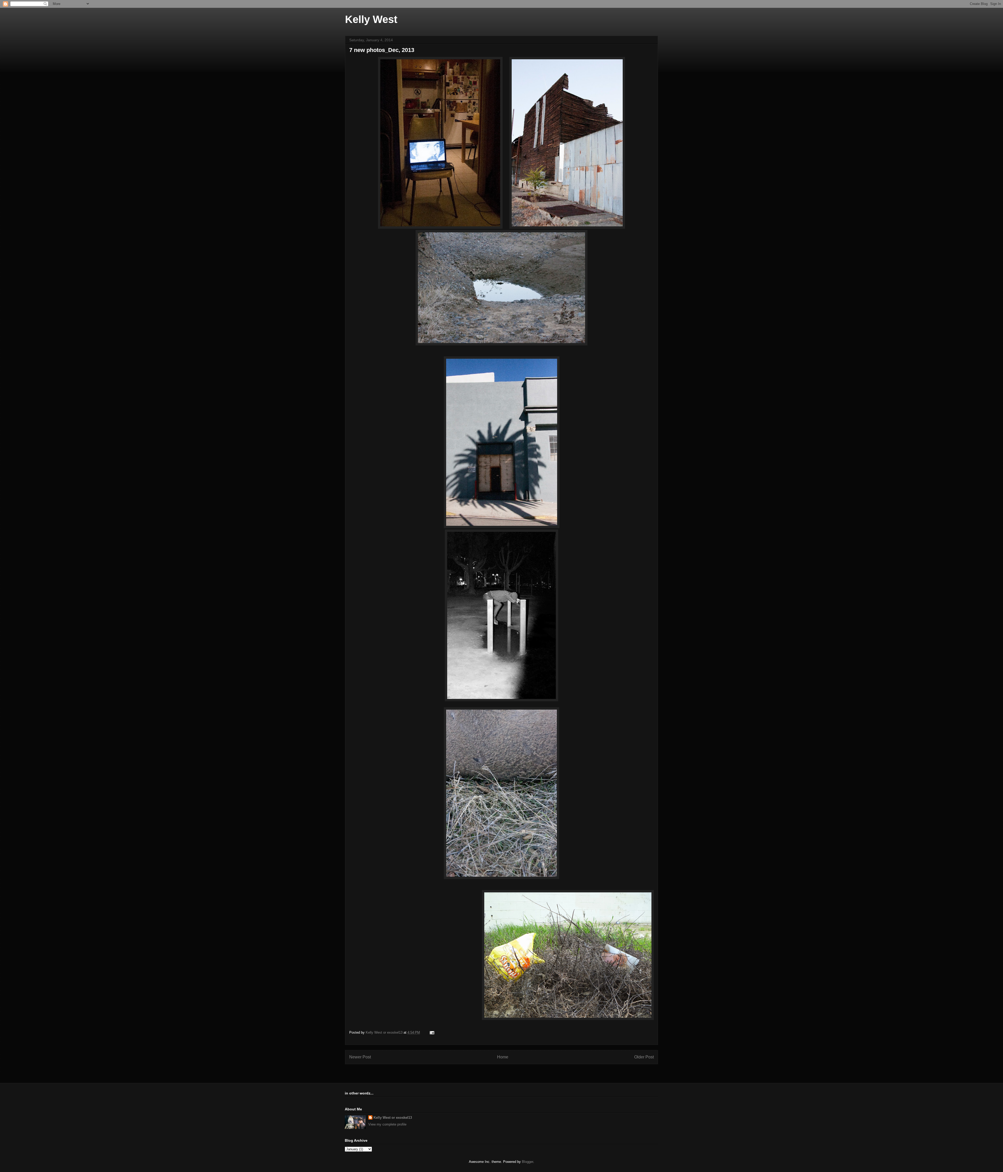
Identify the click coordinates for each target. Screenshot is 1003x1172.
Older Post (644, 1057)
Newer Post (360, 1057)
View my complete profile (387, 1124)
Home (502, 1057)
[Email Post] (431, 1032)
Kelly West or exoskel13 (393, 1118)
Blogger (527, 1162)
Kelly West (371, 19)
